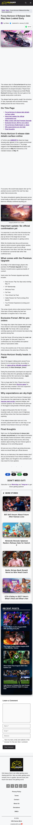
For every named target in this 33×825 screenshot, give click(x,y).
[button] (25, 3)
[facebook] (8, 786)
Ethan (7, 23)
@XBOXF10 (14, 140)
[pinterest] (16, 786)
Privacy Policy (16, 791)
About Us (16, 803)
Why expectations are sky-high (15, 127)
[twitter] (12, 786)
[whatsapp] (21, 786)
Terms (16, 795)
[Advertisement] (16, 66)
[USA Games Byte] (9, 3)
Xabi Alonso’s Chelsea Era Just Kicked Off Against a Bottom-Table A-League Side (16, 687)
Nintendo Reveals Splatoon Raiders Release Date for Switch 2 (16, 543)
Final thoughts (10, 129)
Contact (16, 799)
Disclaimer (16, 807)
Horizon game (21, 384)
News (7, 10)
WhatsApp (15, 484)
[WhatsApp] (28, 27)
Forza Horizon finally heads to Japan (17, 125)
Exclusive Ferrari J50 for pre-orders (17, 123)
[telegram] (25, 786)
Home (3, 10)
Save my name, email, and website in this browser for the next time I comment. (16, 741)
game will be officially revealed (17, 365)
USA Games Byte (16, 821)
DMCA (16, 811)
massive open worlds (8, 401)
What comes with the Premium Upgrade (18, 121)
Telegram (24, 484)
